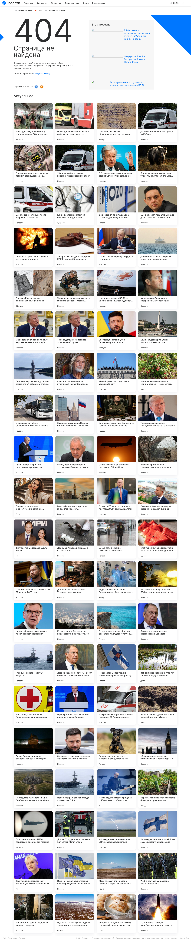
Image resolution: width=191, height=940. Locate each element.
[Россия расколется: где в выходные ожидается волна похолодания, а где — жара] (116, 747)
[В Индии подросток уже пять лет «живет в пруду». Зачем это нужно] (157, 663)
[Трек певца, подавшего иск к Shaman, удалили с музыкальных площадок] (33, 872)
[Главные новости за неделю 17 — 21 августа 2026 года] (33, 580)
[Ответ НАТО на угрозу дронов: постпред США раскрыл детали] (116, 497)
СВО (40, 10)
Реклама (22, 938)
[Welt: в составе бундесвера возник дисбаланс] (157, 872)
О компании (12, 938)
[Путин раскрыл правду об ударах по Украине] (116, 247)
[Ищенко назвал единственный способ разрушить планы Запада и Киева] (74, 872)
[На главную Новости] (13, 3)
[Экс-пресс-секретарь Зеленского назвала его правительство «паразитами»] (116, 414)
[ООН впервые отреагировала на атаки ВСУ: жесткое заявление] (116, 164)
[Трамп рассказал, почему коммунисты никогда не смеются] (157, 414)
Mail (4, 938)
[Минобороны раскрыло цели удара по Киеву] (116, 372)
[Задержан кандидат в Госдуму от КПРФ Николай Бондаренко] (74, 247)
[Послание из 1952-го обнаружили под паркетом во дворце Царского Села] (116, 122)
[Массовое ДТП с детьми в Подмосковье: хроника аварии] (33, 705)
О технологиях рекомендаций (103, 938)
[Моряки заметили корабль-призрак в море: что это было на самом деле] (116, 872)
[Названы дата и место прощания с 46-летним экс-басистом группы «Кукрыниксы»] (116, 788)
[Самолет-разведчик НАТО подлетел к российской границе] (33, 830)
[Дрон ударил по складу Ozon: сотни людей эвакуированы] (116, 205)
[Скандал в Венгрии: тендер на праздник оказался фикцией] (157, 497)
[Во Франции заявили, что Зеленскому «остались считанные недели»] (116, 330)
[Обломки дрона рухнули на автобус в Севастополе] (157, 330)
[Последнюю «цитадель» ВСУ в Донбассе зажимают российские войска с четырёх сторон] (33, 788)
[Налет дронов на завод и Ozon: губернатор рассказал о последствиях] (74, 122)
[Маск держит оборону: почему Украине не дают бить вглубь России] (33, 330)
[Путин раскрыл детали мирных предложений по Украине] (74, 705)
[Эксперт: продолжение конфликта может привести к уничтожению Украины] (157, 455)
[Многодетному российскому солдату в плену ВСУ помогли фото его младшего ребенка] (33, 122)
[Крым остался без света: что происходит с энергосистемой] (74, 622)
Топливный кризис (56, 10)
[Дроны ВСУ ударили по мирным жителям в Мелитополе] (74, 830)
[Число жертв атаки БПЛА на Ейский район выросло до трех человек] (116, 289)
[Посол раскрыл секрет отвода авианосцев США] (74, 788)
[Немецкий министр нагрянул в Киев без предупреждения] (33, 622)
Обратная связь (171, 938)
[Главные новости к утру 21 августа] (33, 663)
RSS (78, 938)
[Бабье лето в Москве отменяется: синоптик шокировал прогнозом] (116, 539)
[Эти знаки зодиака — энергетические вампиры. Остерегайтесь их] (33, 497)
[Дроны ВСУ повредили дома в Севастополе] (74, 539)
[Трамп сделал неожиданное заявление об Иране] (74, 330)
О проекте (86, 938)
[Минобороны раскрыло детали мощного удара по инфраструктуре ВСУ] (33, 913)
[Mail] (4, 3)
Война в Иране (25, 10)
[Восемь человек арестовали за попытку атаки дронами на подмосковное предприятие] (33, 164)
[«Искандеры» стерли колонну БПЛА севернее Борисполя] (116, 830)
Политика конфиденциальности (128, 938)
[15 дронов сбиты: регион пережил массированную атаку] (74, 164)
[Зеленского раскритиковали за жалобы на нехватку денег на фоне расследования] (74, 747)
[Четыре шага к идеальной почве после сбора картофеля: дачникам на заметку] (157, 705)
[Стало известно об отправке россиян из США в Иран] (116, 455)
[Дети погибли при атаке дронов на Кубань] (157, 122)
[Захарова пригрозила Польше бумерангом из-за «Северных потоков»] (74, 414)
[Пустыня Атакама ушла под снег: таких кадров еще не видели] (74, 913)
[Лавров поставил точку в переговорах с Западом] (157, 622)
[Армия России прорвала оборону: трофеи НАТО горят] (33, 747)
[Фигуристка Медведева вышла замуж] (33, 539)
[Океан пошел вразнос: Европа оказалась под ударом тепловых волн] (116, 622)
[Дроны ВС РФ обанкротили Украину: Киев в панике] (74, 580)
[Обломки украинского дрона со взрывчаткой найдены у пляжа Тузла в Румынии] (33, 372)
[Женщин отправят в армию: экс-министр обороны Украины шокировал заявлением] (74, 289)
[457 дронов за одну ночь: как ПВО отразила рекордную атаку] (157, 580)
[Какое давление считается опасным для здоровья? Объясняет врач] (74, 205)
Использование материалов (152, 938)
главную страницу (41, 73)
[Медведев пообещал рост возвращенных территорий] (157, 289)
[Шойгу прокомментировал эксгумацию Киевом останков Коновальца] (74, 455)
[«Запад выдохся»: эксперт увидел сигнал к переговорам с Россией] (157, 747)
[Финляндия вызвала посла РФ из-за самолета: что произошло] (157, 830)
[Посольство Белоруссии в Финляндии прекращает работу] (116, 663)
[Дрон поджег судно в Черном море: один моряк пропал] (157, 247)
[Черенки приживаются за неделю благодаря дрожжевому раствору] (157, 788)
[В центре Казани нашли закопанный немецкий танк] (33, 289)
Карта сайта (184, 938)
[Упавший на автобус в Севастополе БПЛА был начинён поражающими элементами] (33, 414)
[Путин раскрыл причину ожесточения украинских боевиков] (33, 455)
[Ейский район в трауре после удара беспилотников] (33, 205)
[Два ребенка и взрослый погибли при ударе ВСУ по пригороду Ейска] (116, 705)
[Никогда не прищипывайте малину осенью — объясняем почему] (157, 372)
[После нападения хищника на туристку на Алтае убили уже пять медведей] (157, 164)
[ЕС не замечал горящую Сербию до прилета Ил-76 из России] (157, 205)
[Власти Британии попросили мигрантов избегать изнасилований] (74, 497)
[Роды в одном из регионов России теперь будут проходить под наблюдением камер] (116, 580)
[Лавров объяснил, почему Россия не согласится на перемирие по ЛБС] (74, 663)
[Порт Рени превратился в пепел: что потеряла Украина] (33, 247)
